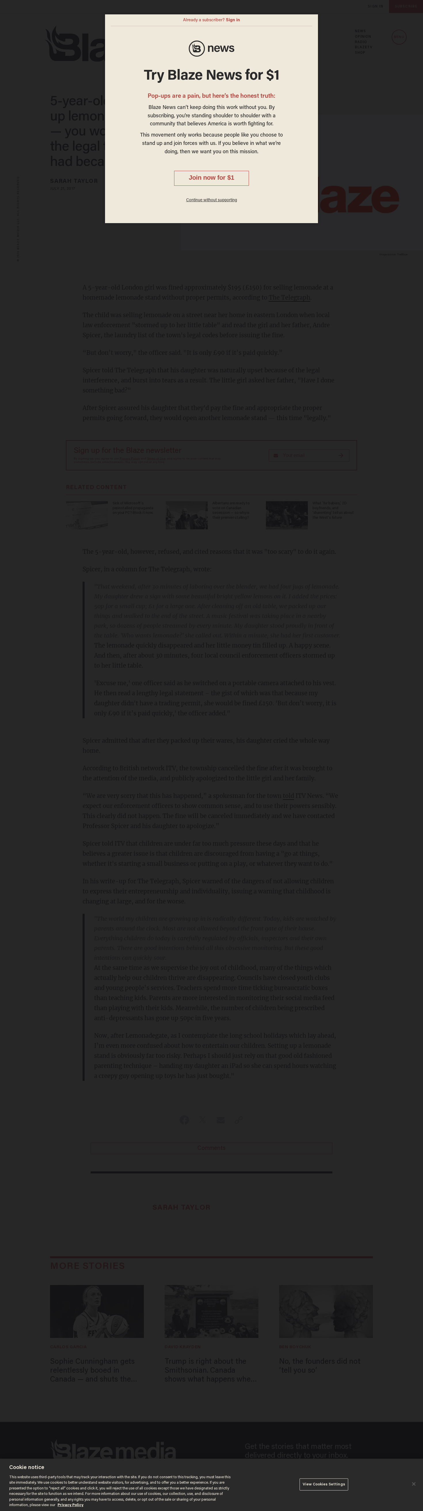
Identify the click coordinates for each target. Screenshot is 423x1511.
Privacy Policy (70, 1505)
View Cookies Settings (324, 1484)
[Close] (413, 1484)
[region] (211, 1485)
